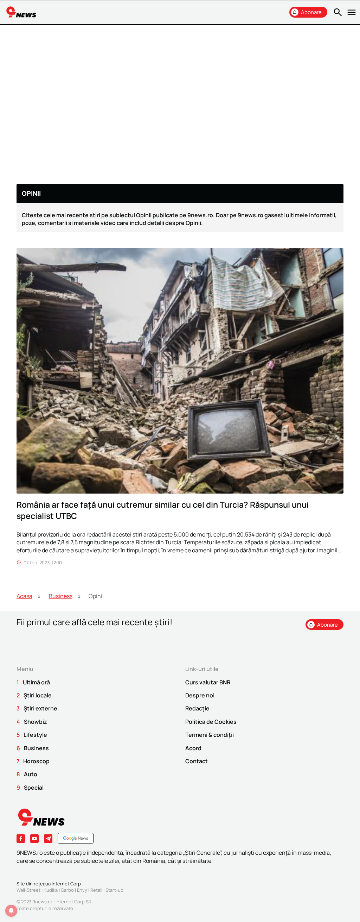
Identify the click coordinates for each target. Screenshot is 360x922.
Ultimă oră (36, 682)
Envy (82, 890)
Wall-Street (28, 890)
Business (60, 596)
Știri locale (38, 695)
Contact (196, 761)
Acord (193, 748)
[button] (337, 12)
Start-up (114, 890)
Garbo (67, 890)
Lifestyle (35, 735)
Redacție (197, 708)
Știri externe (40, 708)
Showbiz (35, 722)
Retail (96, 890)
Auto (30, 774)
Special (34, 787)
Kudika (51, 890)
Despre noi (199, 695)
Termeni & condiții (209, 735)
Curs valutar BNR (207, 682)
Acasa (24, 596)
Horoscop (36, 761)
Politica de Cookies (211, 722)
